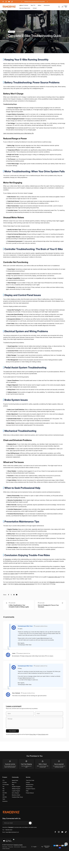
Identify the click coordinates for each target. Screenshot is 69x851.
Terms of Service (41, 734)
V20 (3, 790)
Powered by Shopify (18, 844)
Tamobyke (8, 559)
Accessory (4, 801)
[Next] (47, 1)
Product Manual (30, 793)
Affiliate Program (16, 788)
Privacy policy (10, 846)
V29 (3, 795)
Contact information (6, 848)
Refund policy (4, 846)
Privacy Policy (33, 734)
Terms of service (17, 846)
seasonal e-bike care (54, 577)
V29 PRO (4, 797)
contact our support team (10, 573)
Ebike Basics (11, 31)
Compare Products (30, 788)
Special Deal (15, 780)
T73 (3, 780)
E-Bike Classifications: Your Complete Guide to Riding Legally (19, 606)
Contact (28, 782)
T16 (3, 786)
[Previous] (21, 1)
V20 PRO (4, 793)
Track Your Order (30, 780)
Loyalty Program (16, 790)
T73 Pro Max (5, 784)
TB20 (3, 799)
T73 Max (4, 782)
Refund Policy (29, 786)
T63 (3, 788)
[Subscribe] (30, 823)
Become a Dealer (16, 795)
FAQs (27, 790)
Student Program (16, 786)
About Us (14, 782)
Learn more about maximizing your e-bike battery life (18, 133)
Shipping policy (23, 846)
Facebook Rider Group (17, 797)
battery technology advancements (24, 584)
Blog (13, 784)
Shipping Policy (29, 784)
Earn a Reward (15, 793)
